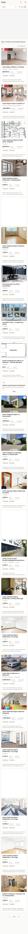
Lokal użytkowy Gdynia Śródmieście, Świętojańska (11, 179)
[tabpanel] (14, 56)
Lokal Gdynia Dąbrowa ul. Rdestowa (11, 674)
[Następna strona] (18, 916)
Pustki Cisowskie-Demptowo (15, 105)
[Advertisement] (14, 25)
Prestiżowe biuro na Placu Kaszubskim (11, 285)
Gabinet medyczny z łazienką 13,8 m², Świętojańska (13, 894)
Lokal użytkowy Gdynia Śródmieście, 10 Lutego (10, 636)
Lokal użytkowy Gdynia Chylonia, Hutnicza (13, 246)
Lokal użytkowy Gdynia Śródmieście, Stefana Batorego (12, 597)
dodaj (14, 391)
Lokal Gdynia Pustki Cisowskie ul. (13, 103)
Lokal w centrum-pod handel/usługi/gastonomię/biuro (13, 559)
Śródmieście (11, 562)
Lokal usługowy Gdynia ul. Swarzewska (11, 415)
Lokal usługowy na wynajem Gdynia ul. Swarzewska (11, 453)
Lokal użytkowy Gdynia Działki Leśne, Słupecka (12, 141)
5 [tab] (15, 137)
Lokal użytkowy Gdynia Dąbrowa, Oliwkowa (13, 712)
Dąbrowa (11, 677)
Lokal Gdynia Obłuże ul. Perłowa (13, 67)
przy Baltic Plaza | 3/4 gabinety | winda (13, 323)
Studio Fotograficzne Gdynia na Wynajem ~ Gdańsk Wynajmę (12, 361)
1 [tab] (12, 137)
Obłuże (10, 69)
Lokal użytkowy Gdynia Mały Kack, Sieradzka (14, 492)
